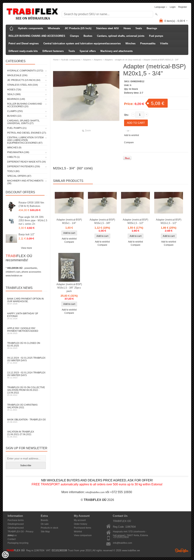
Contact (12, 539)
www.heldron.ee (14, 275)
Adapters (87, 60)
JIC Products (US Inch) (78, 28)
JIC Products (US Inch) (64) (23, 80)
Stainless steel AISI (107, 28)
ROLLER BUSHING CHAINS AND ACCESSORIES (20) (24, 105)
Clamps (74, 35)
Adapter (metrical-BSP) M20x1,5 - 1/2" (135, 221)
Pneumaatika (147, 43)
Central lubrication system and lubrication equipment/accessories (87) (25, 140)
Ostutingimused (16, 524)
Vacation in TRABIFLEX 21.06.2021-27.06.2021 (20, 434)
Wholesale (54, 28)
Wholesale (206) (17, 75)
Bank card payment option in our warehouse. (25, 301)
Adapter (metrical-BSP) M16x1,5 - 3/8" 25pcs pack (69, 288)
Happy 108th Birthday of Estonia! (22, 316)
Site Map (45, 531)
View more (26, 248)
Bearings (152, 28)
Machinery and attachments (116, 51)
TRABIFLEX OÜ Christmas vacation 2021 (22, 407)
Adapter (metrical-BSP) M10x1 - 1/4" (69, 221)
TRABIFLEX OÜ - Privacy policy (20, 531)
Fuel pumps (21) (17, 128)
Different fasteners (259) (23, 166)
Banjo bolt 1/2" (27, 234)
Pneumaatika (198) (18, 152)
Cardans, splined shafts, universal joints (120, 35)
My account (80, 520)
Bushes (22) (14, 116)
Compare (129, 142)
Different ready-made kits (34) (26, 161)
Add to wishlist (131, 135)
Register (182, 7)
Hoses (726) (14, 89)
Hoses (127, 28)
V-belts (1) (13, 157)
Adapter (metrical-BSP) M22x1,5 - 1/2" (168, 221)
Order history (80, 524)
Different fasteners (53, 51)
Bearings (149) (16, 99)
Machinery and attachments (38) (25, 182)
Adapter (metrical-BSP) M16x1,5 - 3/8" (102, 221)
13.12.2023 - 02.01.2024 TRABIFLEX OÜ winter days (26, 375)
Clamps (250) (15, 111)
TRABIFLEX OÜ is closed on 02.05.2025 (23, 345)
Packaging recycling (18, 543)
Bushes (88, 35)
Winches (130, 43)
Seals (138, 28)
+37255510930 (121, 537)
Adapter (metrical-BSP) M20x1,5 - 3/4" (161, 60)
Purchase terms (16, 520)
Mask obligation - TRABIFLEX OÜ (26, 420)
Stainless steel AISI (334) (22, 85)
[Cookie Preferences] (5, 554)
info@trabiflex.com (95, 492)
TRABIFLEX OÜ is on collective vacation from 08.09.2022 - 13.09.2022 (26, 391)
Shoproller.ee (181, 550)
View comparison (83, 535)
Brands (44, 520)
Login (173, 7)
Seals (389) (14, 94)
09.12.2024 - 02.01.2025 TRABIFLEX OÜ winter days (26, 360)
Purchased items (82, 527)
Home (56, 60)
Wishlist (78, 531)
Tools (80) (13, 171)
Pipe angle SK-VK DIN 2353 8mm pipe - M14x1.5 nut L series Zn (33, 220)
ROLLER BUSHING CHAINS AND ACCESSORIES (37, 35)
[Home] (11, 28)
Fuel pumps (156, 35)
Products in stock (49, 527)
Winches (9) (14, 147)
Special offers (88, 51)
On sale (45, 524)
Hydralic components (30, 28)
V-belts (164, 43)
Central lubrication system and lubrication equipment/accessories (82, 43)
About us (12, 535)
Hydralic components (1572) (25, 70)
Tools (71, 51)
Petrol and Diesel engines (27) (26, 132)
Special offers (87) (19, 176)
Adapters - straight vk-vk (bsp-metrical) (123, 60)
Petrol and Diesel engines (24, 43)
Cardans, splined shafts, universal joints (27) (23, 122)
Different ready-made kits (23, 51)
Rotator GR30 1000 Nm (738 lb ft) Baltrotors (31, 204)
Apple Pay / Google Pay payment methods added (22, 330)
